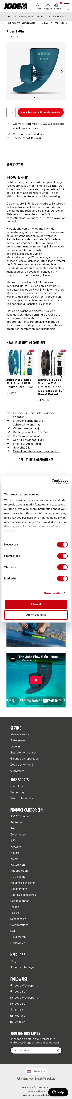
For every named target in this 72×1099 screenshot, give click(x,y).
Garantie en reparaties (24, 758)
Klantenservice (19, 734)
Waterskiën (17, 864)
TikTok (18, 1009)
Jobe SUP (20, 991)
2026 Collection (20, 816)
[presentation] (61, 376)
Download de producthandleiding (36, 451)
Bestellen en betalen (23, 752)
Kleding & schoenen (22, 882)
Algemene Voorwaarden (36, 1087)
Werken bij (17, 792)
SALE (14, 931)
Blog (13, 961)
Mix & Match (18, 937)
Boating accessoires (23, 894)
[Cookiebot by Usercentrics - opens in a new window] (52, 481)
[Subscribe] (57, 1050)
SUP (13, 840)
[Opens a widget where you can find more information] (58, 1092)
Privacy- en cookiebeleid (36, 1095)
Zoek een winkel (21, 764)
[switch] (62, 556)
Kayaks (15, 852)
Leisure (15, 912)
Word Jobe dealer (21, 798)
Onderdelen (17, 770)
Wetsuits (16, 846)
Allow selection (36, 615)
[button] (62, 71)
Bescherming (18, 888)
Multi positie (17, 876)
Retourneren (18, 740)
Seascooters (18, 918)
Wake (14, 858)
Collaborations (19, 925)
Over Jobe (17, 786)
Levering (15, 746)
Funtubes (16, 822)
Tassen (14, 906)
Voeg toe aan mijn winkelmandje (41, 112)
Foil (12, 828)
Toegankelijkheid (36, 1091)
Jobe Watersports (26, 985)
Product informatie (21, 23)
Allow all (36, 604)
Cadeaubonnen (19, 900)
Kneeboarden (19, 870)
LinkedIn (19, 1021)
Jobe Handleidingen (22, 967)
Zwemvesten (18, 834)
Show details (51, 593)
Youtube (19, 1015)
